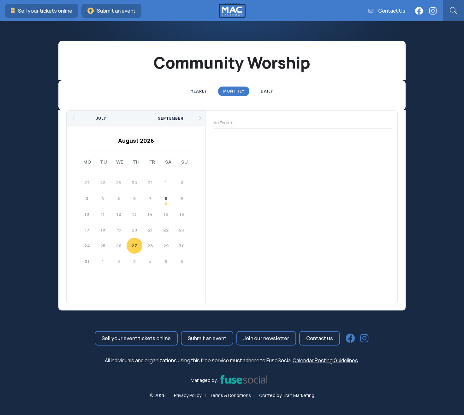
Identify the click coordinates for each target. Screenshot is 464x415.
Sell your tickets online (45, 10)
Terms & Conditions (230, 395)
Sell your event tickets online (136, 338)
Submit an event (116, 10)
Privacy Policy (187, 395)
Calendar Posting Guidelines (325, 360)
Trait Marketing (298, 395)
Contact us (319, 338)
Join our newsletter (266, 338)
